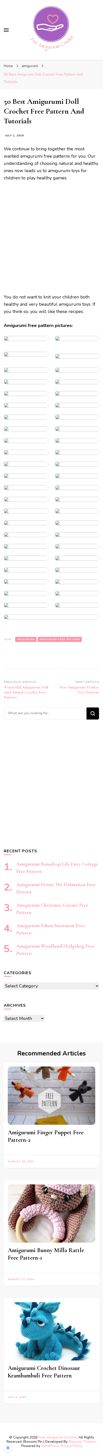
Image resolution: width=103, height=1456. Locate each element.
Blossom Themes (82, 1441)
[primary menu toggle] (6, 30)
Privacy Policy (71, 1445)
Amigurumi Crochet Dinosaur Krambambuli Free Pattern (44, 1371)
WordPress (50, 1445)
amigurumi (26, 639)
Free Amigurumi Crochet (57, 1437)
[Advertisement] (51, 239)
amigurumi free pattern (60, 639)
